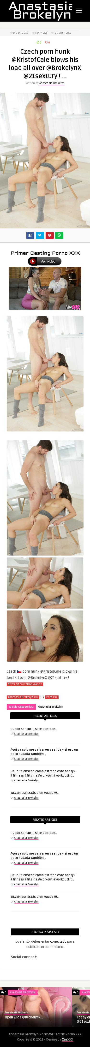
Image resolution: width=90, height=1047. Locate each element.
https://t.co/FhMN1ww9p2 (25, 684)
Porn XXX (51, 697)
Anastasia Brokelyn (52, 83)
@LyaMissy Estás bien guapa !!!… (35, 793)
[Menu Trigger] (78, 10)
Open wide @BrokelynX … (24, 1017)
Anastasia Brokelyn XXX (23, 697)
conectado (58, 941)
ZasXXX (67, 1039)
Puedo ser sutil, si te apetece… (34, 729)
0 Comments (62, 32)
